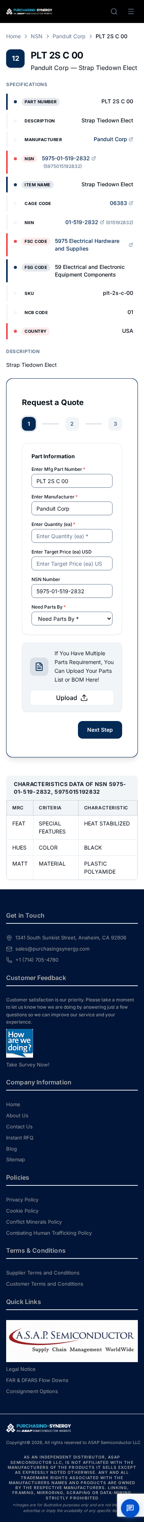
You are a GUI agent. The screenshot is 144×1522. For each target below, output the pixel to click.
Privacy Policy (22, 1199)
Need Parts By (48, 607)
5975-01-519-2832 (66, 158)
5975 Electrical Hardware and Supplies (87, 245)
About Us (17, 1115)
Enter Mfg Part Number (58, 469)
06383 (118, 203)
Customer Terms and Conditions (44, 1284)
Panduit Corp (69, 36)
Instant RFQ (19, 1138)
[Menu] (131, 11)
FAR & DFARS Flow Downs (37, 1380)
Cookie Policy (22, 1211)
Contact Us (19, 1126)
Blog (11, 1149)
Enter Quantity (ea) (53, 524)
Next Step (100, 729)
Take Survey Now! (28, 1064)
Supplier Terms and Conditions (42, 1273)
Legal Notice (21, 1369)
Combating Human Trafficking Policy (49, 1233)
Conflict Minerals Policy (34, 1222)
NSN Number (45, 579)
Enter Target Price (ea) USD (61, 552)
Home (13, 36)
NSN (37, 36)
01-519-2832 (81, 222)
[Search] (114, 11)
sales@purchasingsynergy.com (52, 949)
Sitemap (15, 1159)
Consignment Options (32, 1391)
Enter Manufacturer (54, 497)
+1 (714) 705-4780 (36, 960)
